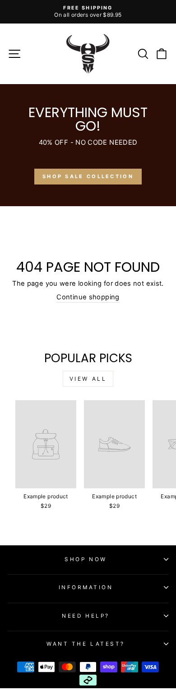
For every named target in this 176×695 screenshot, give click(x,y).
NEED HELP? (85, 616)
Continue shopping (87, 297)
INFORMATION (86, 587)
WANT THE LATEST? (85, 644)
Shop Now (86, 559)
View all (88, 378)
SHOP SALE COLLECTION (88, 176)
